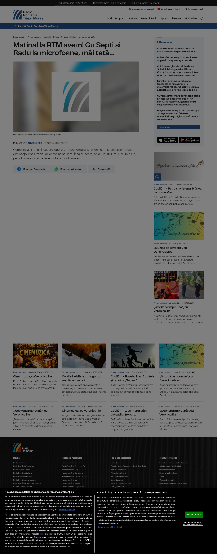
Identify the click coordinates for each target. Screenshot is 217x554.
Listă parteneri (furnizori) (110, 527)
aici (41, 534)
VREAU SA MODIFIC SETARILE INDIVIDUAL (193, 524)
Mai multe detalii (67, 509)
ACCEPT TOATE (194, 515)
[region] (108, 521)
